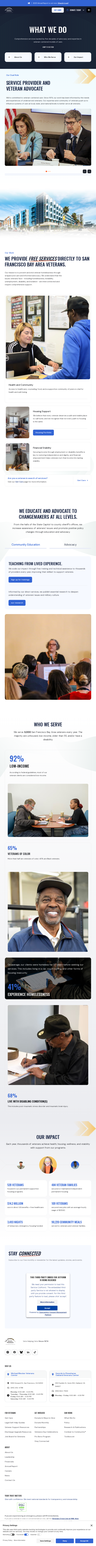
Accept (47, 1308)
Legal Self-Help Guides (15, 1422)
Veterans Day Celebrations (46, 1432)
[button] (75, 10)
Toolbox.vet (69, 1436)
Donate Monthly (42, 1422)
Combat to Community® (75, 1432)
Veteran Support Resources (17, 1427)
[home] (9, 10)
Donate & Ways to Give (45, 1418)
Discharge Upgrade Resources (18, 1432)
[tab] (26, 545)
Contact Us (10, 1480)
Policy (67, 1422)
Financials (9, 1461)
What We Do (69, 1418)
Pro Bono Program (42, 1436)
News (7, 1475)
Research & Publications (75, 1427)
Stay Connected (42, 1441)
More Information (47, 1302)
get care (57, 10)
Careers (8, 1471)
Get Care (19, 482)
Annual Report (11, 1466)
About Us (9, 1452)
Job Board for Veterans (15, 1436)
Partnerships (40, 1427)
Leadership (9, 1457)
